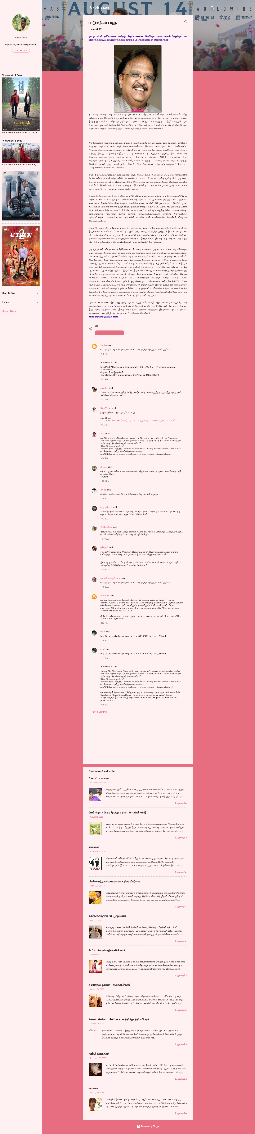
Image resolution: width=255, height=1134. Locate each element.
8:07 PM (104, 399)
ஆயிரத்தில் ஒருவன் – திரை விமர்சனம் (109, 984)
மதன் (103, 631)
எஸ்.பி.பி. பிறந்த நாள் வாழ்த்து (109, 333)
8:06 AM (104, 704)
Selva (103, 433)
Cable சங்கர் (99, 7)
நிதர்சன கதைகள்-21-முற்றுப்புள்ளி (107, 916)
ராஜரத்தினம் (106, 507)
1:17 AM (104, 658)
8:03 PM (104, 379)
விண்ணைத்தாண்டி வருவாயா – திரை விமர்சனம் (115, 881)
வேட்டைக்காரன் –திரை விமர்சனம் (107, 950)
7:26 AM (104, 498)
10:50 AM (104, 539)
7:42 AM (104, 518)
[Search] (212, 8)
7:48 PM (104, 354)
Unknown (104, 595)
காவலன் (93, 1088)
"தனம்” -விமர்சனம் (99, 778)
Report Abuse (9, 311)
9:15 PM (104, 425)
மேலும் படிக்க (181, 803)
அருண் (103, 467)
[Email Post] (96, 327)
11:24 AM (104, 587)
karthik (103, 345)
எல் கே (103, 489)
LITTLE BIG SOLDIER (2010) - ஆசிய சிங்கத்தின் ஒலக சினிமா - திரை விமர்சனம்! (138, 420)
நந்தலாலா (94, 847)
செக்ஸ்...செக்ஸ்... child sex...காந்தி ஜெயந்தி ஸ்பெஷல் (119, 1019)
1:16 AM (104, 640)
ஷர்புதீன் (104, 388)
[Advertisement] (204, 59)
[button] (185, 22)
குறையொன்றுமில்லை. (110, 578)
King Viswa (105, 408)
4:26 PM (104, 623)
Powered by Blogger (150, 1126)
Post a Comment (100, 712)
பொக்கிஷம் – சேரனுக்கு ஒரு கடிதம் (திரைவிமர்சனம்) (117, 812)
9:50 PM (104, 458)
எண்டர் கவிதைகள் (99, 1053)
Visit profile (21, 51)
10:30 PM (104, 481)
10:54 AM (104, 569)
